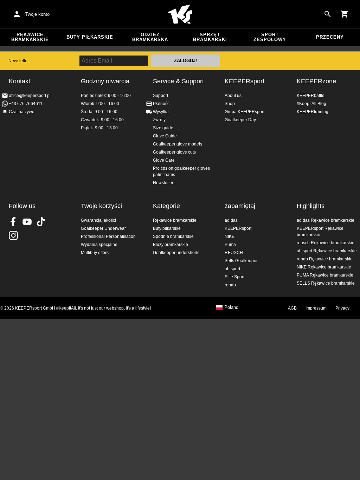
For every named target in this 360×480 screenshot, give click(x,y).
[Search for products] (328, 14)
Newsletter (18, 60)
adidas (231, 220)
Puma (230, 244)
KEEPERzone (316, 81)
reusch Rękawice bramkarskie (325, 242)
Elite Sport (234, 276)
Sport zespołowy (269, 37)
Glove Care (164, 160)
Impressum (316, 308)
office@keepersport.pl (30, 95)
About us (233, 95)
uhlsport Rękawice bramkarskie (327, 250)
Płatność (161, 103)
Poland (231, 307)
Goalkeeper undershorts (176, 252)
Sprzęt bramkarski (210, 37)
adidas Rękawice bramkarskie (325, 220)
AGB (292, 308)
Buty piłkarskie (89, 37)
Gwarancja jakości (98, 220)
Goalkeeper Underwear (103, 228)
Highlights (310, 205)
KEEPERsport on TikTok (40, 221)
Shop (230, 103)
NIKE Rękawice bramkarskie (324, 267)
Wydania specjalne (99, 244)
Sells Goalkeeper (241, 260)
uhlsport (232, 268)
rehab (230, 285)
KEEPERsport (244, 81)
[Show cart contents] (345, 14)
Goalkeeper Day (240, 119)
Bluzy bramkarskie (170, 244)
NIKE (229, 236)
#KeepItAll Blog (311, 103)
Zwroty (159, 119)
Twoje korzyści (101, 205)
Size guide (163, 127)
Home (180, 14)
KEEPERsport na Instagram (13, 235)
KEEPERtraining (312, 111)
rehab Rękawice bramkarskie (325, 259)
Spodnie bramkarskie (173, 236)
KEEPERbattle (310, 95)
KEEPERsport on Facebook (13, 221)
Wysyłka (161, 111)
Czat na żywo (21, 111)
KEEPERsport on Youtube (27, 221)
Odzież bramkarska (150, 37)
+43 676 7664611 (26, 103)
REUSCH (234, 252)
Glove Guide (165, 136)
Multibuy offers (95, 252)
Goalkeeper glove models (177, 144)
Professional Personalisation (108, 236)
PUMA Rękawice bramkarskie (325, 275)
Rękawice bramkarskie (30, 37)
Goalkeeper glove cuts (174, 152)
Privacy (342, 308)
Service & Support (178, 81)
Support (160, 95)
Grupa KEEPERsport (244, 111)
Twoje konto (37, 14)
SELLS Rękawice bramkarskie (326, 283)
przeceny (330, 37)
